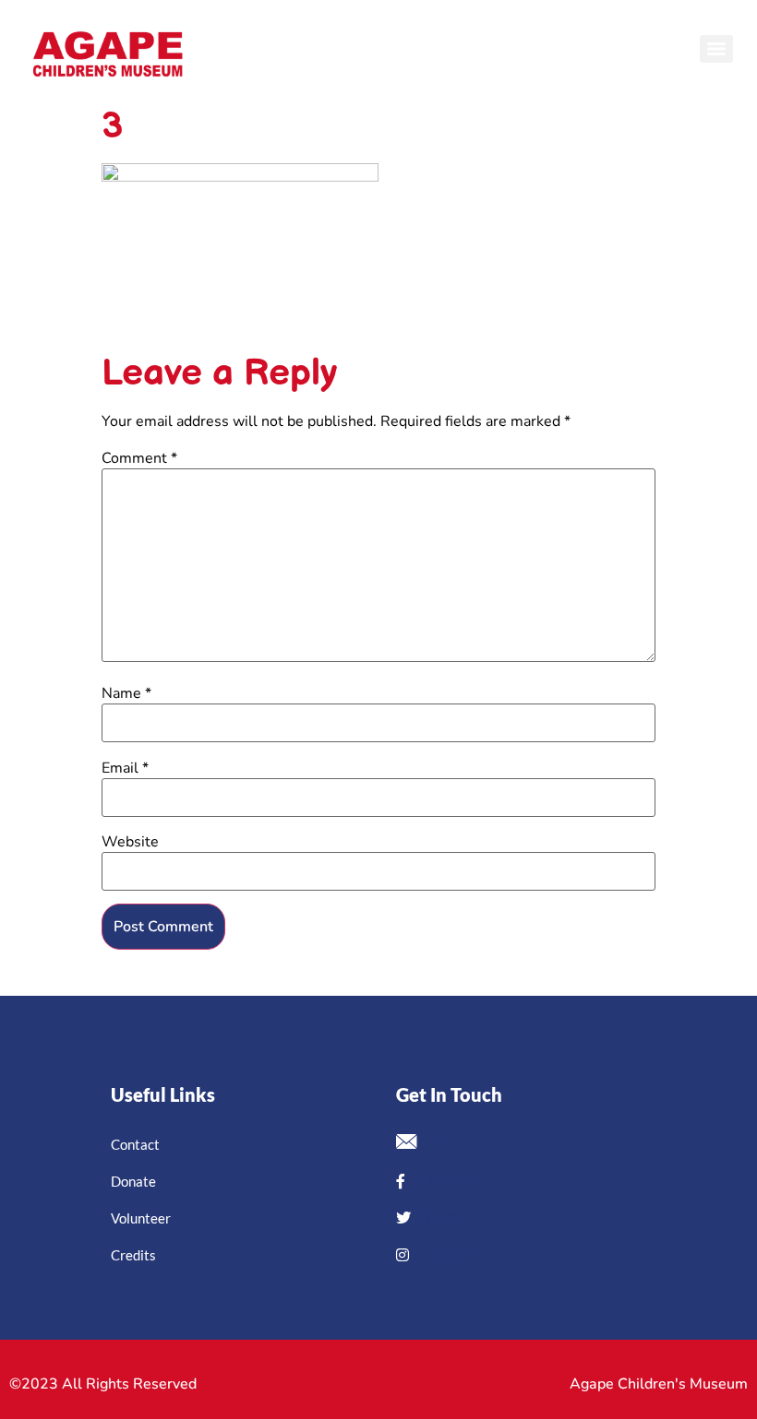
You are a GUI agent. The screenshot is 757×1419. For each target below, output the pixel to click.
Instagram (454, 1254)
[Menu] (716, 49)
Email (125, 768)
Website (130, 841)
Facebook (448, 1180)
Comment (139, 458)
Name (126, 693)
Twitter (447, 1217)
